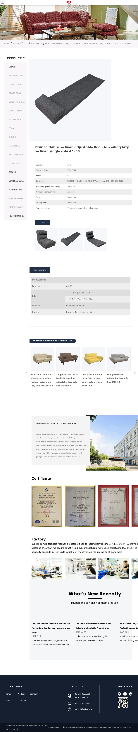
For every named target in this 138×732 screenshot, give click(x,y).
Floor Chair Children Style (18, 119)
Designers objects (18, 207)
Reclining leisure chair (18, 75)
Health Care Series (18, 216)
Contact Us (22, 700)
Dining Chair (15, 93)
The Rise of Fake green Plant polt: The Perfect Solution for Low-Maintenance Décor (51, 628)
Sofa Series (36, 43)
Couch (12, 137)
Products (21, 694)
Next (135, 373)
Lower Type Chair (17, 102)
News (8, 700)
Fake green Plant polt (18, 198)
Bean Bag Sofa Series (18, 180)
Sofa (25, 43)
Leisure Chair (15, 84)
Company (34, 694)
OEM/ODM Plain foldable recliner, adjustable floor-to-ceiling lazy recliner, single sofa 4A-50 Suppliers (103, 727)
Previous (26, 373)
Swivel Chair (15, 110)
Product (17, 43)
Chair (12, 66)
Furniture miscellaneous (18, 189)
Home (7, 43)
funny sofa (14, 163)
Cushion (13, 172)
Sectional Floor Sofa (18, 154)
